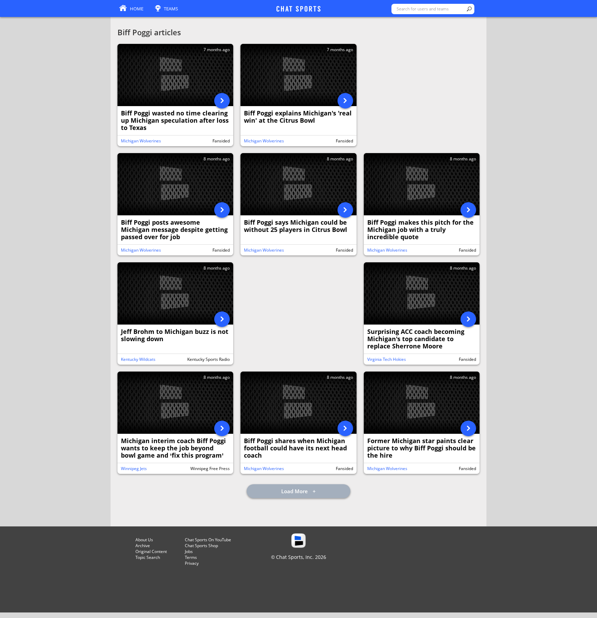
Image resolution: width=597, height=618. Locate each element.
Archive (142, 546)
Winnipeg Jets (134, 468)
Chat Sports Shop (201, 546)
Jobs (189, 551)
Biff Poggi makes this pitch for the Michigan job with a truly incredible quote (420, 230)
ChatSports (298, 9)
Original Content (151, 551)
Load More (295, 491)
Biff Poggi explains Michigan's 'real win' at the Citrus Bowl (298, 117)
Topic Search (147, 557)
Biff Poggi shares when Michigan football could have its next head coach (295, 448)
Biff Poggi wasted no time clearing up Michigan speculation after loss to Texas (175, 121)
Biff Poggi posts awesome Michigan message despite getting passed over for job (174, 230)
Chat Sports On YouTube (208, 540)
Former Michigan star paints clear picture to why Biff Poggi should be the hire (421, 448)
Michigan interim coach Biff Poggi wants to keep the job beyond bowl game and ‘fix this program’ (173, 448)
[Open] (222, 101)
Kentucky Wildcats (138, 359)
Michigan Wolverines (141, 141)
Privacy (192, 563)
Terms (191, 557)
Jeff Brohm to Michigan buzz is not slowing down (174, 335)
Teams (171, 9)
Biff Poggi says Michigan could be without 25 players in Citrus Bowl (295, 226)
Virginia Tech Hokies (386, 359)
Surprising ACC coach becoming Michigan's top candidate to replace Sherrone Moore (415, 339)
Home (136, 9)
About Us (144, 540)
